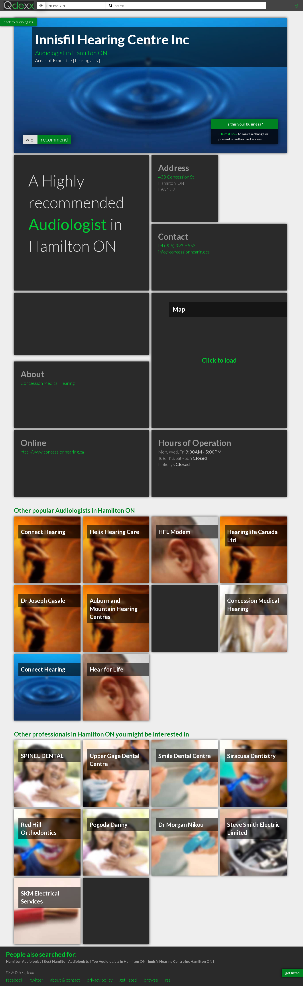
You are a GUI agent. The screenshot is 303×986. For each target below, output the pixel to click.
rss (168, 979)
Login (295, 5)
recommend (54, 139)
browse (151, 979)
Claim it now (227, 134)
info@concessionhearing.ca (184, 251)
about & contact (65, 979)
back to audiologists (18, 22)
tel (177, 245)
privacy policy (100, 979)
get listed (128, 979)
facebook (14, 979)
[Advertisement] (81, 324)
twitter (36, 979)
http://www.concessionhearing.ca (52, 451)
